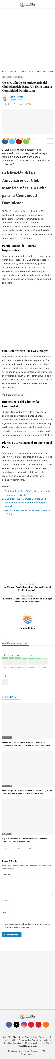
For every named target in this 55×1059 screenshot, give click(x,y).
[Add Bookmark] (50, 141)
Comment (7, 874)
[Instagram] (24, 1025)
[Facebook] (9, 1025)
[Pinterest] (39, 1025)
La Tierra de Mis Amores (21, 1037)
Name (5, 900)
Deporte (7, 77)
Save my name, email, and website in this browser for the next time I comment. (27, 925)
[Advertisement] (27, 39)
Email (5, 912)
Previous (9, 848)
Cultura (7, 834)
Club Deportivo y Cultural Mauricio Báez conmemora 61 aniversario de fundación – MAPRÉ (26, 502)
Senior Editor (16, 96)
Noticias (18, 77)
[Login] (51, 4)
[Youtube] (31, 1025)
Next (19, 848)
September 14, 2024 (19, 100)
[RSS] (46, 1025)
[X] (16, 1025)
